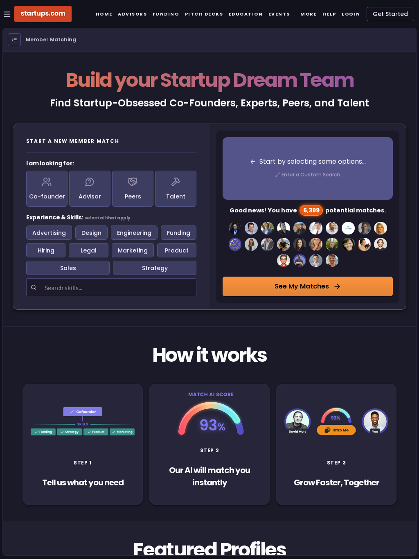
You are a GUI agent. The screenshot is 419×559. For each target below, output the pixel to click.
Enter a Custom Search (311, 174)
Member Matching (51, 39)
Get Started (390, 14)
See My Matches (302, 286)
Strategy (155, 268)
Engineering (134, 233)
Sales (68, 268)
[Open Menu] (14, 39)
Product (177, 250)
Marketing (133, 250)
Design (91, 233)
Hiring (46, 250)
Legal (89, 250)
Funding (178, 233)
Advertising (49, 233)
